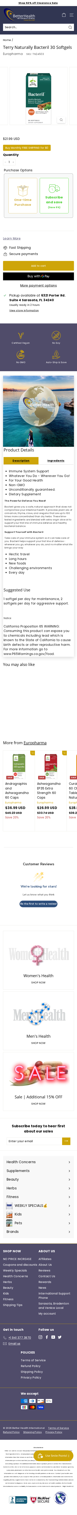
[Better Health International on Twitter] (60, 1337)
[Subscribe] (66, 1141)
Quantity (11, 154)
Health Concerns (15, 1276)
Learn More (12, 238)
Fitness (8, 1299)
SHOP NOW (38, 982)
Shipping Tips (13, 1305)
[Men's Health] (38, 1013)
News (42, 1288)
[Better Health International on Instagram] (40, 1337)
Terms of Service (33, 1360)
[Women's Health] (38, 952)
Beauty (8, 1288)
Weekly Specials (15, 1270)
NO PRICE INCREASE (17, 1259)
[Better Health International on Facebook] (47, 1337)
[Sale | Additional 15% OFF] (38, 1074)
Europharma (13, 54)
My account (47, 1314)
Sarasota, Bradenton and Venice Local (53, 1305)
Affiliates (44, 1259)
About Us (45, 1265)
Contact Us (46, 1276)
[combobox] (38, 27)
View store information (24, 310)
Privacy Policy (31, 1377)
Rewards (44, 1282)
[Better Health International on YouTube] (53, 1337)
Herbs (7, 1282)
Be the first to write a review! (38, 903)
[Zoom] (61, 120)
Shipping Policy (32, 1372)
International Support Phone (54, 1295)
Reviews (44, 1270)
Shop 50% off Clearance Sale (38, 3)
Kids (6, 1293)
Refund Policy (31, 1366)
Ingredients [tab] (55, 460)
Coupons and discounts (20, 1265)
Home (7, 40)
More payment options (38, 285)
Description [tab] (21, 460)
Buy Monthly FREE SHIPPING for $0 (26, 148)
